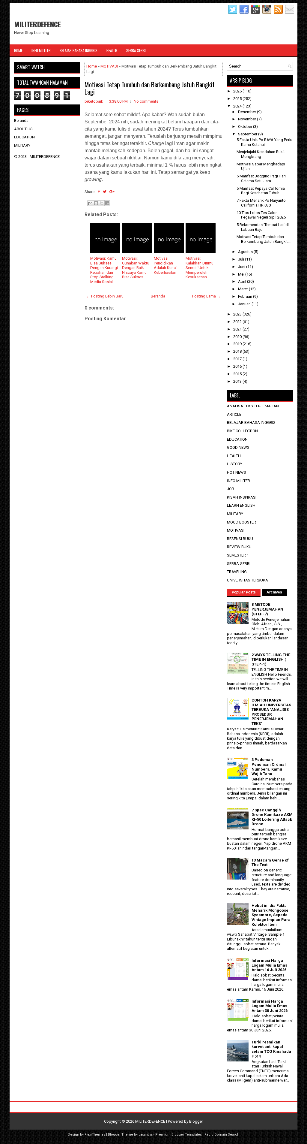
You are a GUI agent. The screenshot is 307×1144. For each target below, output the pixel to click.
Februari (245, 296)
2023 (238, 314)
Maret (243, 289)
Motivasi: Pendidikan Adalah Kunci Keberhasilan (165, 265)
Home (18, 50)
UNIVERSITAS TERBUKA (247, 580)
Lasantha (146, 1134)
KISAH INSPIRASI (241, 497)
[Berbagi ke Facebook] (107, 203)
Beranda (158, 296)
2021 (238, 329)
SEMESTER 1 (238, 555)
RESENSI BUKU (240, 538)
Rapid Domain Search (221, 1134)
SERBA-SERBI (238, 563)
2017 (238, 359)
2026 (238, 91)
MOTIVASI (109, 66)
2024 (238, 106)
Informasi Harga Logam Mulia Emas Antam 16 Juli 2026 (269, 965)
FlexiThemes (95, 1134)
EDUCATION (24, 137)
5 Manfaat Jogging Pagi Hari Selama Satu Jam (261, 178)
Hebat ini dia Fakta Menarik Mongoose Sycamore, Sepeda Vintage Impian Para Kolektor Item (271, 914)
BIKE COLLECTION (242, 431)
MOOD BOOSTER (241, 522)
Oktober (245, 126)
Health (111, 50)
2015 (238, 374)
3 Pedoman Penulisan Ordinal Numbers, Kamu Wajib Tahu (269, 766)
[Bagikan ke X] (102, 203)
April (242, 281)
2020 (238, 336)
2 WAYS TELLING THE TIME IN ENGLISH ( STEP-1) (271, 659)
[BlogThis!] (96, 203)
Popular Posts (244, 592)
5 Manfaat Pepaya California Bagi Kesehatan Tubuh (261, 190)
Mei (241, 274)
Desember (247, 112)
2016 (238, 366)
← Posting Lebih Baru (105, 296)
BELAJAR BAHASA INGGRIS (251, 422)
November (247, 119)
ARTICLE (234, 414)
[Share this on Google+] (112, 191)
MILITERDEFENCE (37, 24)
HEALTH (234, 456)
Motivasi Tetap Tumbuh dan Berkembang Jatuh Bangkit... (264, 239)
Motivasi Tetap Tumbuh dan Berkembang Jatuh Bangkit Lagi (150, 88)
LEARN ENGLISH (241, 505)
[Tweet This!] (104, 191)
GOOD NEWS (238, 447)
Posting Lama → (206, 296)
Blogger (196, 1121)
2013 (238, 381)
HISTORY (234, 464)
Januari (245, 304)
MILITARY (22, 145)
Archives (274, 592)
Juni (242, 266)
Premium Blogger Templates (178, 1134)
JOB (230, 489)
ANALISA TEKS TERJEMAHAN (253, 406)
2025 (238, 98)
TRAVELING (237, 571)
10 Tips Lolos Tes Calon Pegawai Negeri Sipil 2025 (261, 215)
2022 (238, 321)
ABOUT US (23, 129)
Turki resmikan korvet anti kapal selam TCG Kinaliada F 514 (271, 1049)
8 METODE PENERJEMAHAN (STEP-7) (267, 609)
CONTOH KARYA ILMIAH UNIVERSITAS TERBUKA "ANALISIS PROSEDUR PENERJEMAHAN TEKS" (271, 712)
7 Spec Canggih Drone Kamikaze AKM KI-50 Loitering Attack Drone (272, 817)
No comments (146, 101)
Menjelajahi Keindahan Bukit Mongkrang (261, 154)
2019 (238, 344)
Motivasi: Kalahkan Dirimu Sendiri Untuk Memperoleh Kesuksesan (199, 267)
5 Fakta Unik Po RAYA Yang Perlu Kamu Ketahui (264, 142)
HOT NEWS (236, 472)
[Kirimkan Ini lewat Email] (90, 203)
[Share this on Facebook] (98, 191)
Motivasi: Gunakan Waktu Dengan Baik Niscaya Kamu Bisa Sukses (135, 267)
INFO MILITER (238, 480)
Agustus (246, 251)
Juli (241, 259)
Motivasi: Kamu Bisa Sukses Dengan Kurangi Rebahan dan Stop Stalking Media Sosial (104, 270)
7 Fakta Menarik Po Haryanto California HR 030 (261, 202)
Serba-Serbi (136, 50)
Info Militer (41, 50)
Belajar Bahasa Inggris (78, 50)
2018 (238, 351)
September (248, 134)
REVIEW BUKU (239, 547)
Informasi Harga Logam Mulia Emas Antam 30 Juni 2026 (270, 1006)
